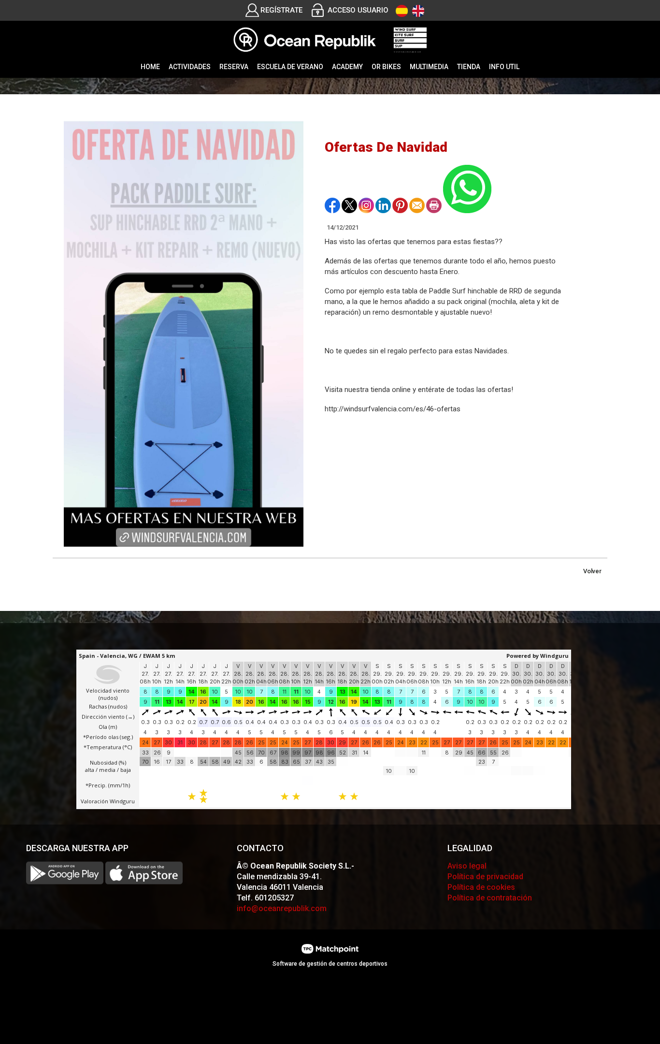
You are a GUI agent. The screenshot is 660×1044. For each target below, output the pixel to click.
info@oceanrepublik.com (282, 908)
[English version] (418, 11)
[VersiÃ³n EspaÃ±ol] (402, 11)
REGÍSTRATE (281, 10)
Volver (592, 571)
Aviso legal (467, 865)
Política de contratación (489, 897)
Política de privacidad (485, 876)
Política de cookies (481, 887)
